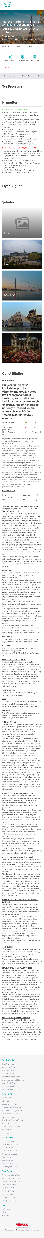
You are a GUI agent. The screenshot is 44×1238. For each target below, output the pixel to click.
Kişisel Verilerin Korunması (14, 1230)
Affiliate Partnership (8, 1215)
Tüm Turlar (17, 46)
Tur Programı (9, 76)
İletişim (4, 1212)
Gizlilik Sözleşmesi (32, 1230)
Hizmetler (26, 76)
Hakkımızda (6, 1209)
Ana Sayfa (5, 46)
